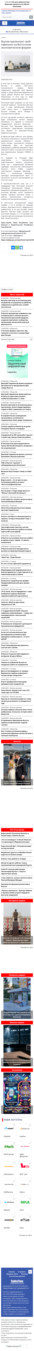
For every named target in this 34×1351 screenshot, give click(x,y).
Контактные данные (17, 1276)
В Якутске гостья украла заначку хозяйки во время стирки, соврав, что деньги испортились (17, 540)
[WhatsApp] (17, 247)
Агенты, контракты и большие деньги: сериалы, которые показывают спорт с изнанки (16, 518)
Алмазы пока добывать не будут (13, 859)
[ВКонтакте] (13, 247)
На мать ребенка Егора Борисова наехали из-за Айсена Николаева (17, 4)
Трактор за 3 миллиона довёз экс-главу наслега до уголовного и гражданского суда (16, 701)
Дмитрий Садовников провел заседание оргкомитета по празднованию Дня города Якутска (16, 385)
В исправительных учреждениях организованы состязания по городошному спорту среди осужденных (16, 418)
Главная (12, 1272)
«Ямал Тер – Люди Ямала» (11, 557)
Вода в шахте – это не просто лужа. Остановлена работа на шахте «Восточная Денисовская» (14, 482)
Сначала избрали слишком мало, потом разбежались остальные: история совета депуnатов (16, 712)
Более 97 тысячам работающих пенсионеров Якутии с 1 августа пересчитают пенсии (13, 871)
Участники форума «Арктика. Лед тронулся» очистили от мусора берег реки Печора (15, 333)
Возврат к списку (7, 289)
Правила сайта (12, 1274)
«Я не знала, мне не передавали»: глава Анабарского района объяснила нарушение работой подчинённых (16, 593)
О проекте (22, 1272)
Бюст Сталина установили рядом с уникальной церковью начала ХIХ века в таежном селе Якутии (17, 733)
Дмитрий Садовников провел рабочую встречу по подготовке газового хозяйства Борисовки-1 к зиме (16, 396)
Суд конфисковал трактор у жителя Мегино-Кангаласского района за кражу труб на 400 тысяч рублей (16, 529)
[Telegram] (21, 247)
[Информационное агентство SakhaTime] (20, 23)
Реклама (24, 1274)
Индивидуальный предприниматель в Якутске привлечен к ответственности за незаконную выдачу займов (17, 572)
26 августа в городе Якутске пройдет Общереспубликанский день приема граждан (15, 583)
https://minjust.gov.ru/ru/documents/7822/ (14, 1337)
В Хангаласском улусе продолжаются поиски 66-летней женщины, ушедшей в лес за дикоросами (16, 446)
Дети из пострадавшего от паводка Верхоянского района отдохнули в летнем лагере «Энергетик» (14, 673)
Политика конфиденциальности (13, 1292)
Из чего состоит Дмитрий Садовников (16, 564)
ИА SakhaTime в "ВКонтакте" (18, 32)
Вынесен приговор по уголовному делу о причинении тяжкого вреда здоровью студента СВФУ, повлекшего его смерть (16, 407)
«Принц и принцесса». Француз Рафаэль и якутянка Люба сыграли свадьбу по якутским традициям (16, 893)
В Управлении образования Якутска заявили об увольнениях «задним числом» (15, 722)
